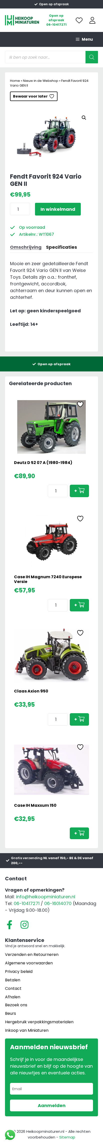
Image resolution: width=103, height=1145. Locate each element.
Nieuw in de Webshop (40, 81)
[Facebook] (9, 924)
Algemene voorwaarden (29, 963)
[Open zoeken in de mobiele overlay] (51, 57)
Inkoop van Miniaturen (26, 1030)
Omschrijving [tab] (26, 247)
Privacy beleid (18, 971)
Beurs (10, 1013)
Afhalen (12, 997)
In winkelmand (57, 209)
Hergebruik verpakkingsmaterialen (39, 1022)
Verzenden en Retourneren (31, 954)
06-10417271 (56, 24)
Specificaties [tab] (61, 247)
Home (15, 81)
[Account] (92, 20)
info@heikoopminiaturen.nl (45, 897)
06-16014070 (58, 903)
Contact (13, 988)
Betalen (12, 980)
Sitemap (67, 1137)
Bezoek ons (16, 1005)
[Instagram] (24, 924)
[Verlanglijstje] (79, 20)
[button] (84, 117)
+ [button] (75, 491)
